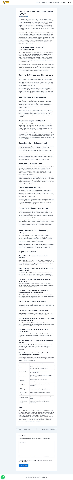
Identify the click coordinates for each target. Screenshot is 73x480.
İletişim (50, 2)
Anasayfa (38, 2)
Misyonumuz (56, 2)
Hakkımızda (44, 2)
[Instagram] (70, 2)
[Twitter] (68, 2)
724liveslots (11, 2)
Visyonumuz (63, 2)
